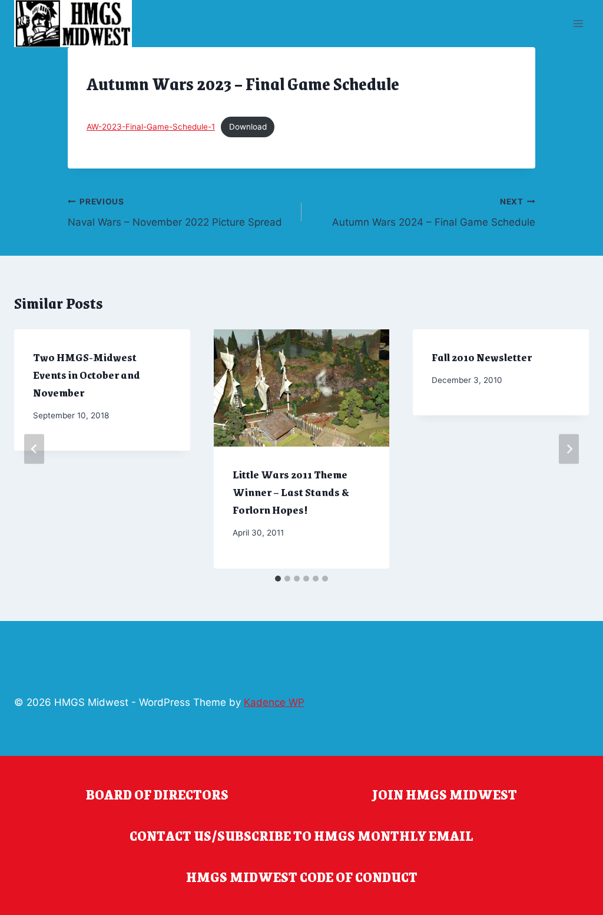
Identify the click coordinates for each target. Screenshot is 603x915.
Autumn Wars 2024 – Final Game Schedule (433, 212)
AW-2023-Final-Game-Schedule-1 (151, 126)
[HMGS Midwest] (73, 23)
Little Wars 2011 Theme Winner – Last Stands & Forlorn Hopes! (291, 491)
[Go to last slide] (34, 449)
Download (248, 126)
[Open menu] (578, 23)
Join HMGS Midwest (444, 794)
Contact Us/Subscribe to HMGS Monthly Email (301, 835)
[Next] (569, 449)
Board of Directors (157, 794)
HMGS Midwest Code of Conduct (302, 877)
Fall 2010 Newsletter (482, 357)
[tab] (278, 579)
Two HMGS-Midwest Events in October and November (86, 374)
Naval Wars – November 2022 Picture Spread (175, 212)
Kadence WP (274, 702)
